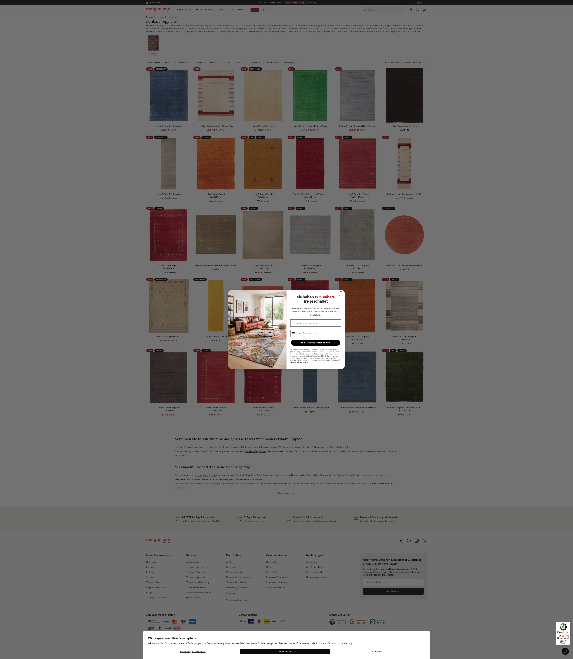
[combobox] (296, 333)
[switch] (563, 641)
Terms (305, 362)
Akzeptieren (285, 651)
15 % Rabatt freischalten (315, 342)
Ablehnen (377, 651)
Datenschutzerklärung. (340, 643)
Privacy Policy (295, 362)
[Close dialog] (341, 293)
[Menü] (568, 623)
